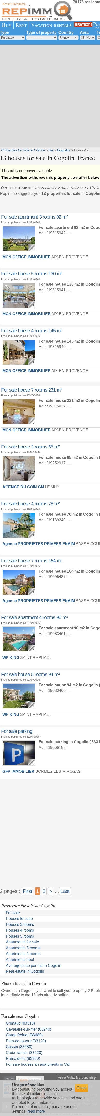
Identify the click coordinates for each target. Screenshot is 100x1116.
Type (4, 33)
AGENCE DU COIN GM (23, 487)
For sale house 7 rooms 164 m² (31, 560)
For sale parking (16, 731)
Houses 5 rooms (20, 936)
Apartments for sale (22, 942)
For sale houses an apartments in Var (38, 1064)
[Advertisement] (50, 95)
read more (36, 1111)
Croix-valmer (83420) (24, 1053)
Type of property (41, 33)
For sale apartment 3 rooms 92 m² (34, 216)
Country (66, 33)
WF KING (10, 658)
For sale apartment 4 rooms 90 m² (34, 617)
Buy (6, 24)
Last (65, 891)
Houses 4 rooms (20, 930)
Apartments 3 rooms (23, 948)
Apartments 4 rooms (23, 954)
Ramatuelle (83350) (23, 1058)
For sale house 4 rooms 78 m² (30, 503)
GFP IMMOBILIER (18, 771)
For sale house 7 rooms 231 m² (31, 390)
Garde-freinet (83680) (24, 1035)
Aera (84, 33)
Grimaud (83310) (20, 1023)
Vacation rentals (51, 24)
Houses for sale (19, 919)
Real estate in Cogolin (25, 971)
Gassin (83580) (19, 1047)
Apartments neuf (20, 960)
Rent (21, 24)
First (27, 891)
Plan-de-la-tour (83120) (26, 1041)
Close (81, 1088)
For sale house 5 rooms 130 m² (31, 273)
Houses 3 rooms (20, 924)
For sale (13, 913)
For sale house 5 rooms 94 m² (30, 674)
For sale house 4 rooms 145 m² (31, 330)
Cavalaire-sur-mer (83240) (28, 1029)
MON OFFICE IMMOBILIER (26, 257)
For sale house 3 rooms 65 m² (30, 446)
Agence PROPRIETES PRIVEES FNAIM (38, 544)
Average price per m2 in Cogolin (33, 965)
